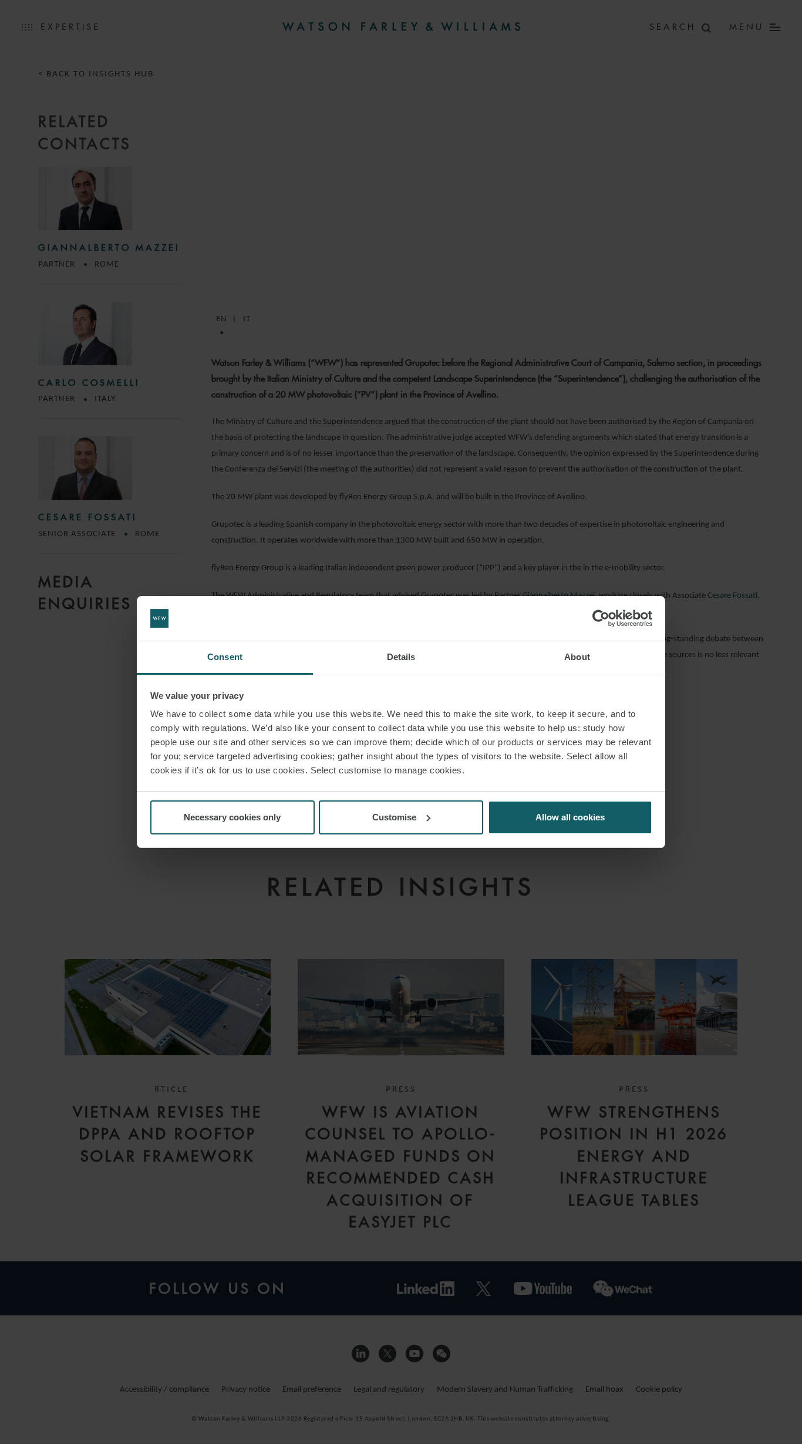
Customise (394, 817)
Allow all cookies (570, 817)
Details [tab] (401, 657)
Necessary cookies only (232, 817)
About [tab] (577, 657)
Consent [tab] (224, 657)
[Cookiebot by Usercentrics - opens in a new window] (601, 618)
